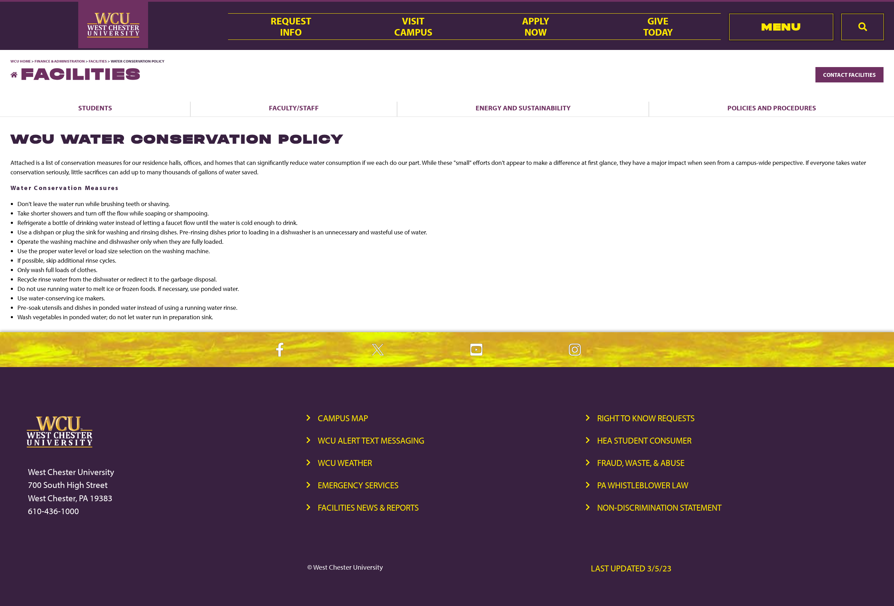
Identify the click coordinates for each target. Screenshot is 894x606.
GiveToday (658, 26)
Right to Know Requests (646, 417)
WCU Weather (345, 462)
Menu (781, 26)
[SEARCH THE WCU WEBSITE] (862, 27)
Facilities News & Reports (368, 507)
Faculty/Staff (294, 107)
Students (95, 107)
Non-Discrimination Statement (659, 507)
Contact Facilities (849, 74)
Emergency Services (358, 485)
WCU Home (20, 61)
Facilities (98, 61)
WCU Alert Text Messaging (371, 440)
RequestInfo (291, 26)
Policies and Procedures (771, 107)
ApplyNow (535, 26)
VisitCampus (413, 26)
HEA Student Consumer (644, 440)
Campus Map (343, 417)
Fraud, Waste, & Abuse (640, 462)
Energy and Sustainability (523, 107)
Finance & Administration (60, 61)
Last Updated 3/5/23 (631, 568)
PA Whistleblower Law (642, 485)
